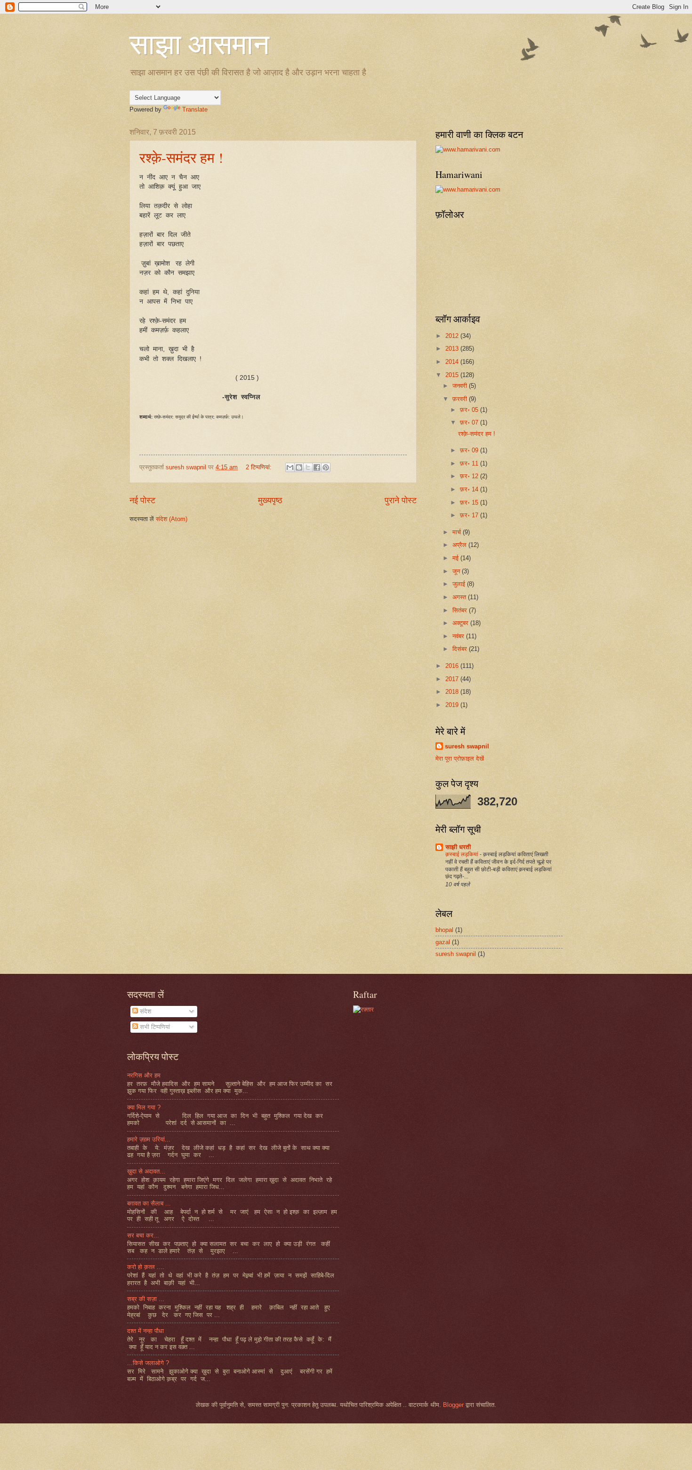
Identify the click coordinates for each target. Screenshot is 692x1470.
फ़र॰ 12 (470, 476)
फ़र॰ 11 (470, 463)
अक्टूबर (461, 623)
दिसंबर (460, 648)
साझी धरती (458, 847)
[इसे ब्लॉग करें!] (299, 467)
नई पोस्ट (142, 500)
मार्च (457, 532)
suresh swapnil (467, 746)
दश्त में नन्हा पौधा (145, 1330)
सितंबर (460, 610)
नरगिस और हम (144, 1075)
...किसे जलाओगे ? (148, 1362)
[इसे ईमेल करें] (290, 467)
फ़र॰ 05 (470, 409)
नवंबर (459, 636)
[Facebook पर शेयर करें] (317, 467)
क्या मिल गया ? (144, 1107)
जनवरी (460, 385)
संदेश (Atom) (171, 518)
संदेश (144, 1011)
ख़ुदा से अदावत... (146, 1171)
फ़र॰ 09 (470, 450)
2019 (452, 704)
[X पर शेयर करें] (308, 467)
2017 (452, 679)
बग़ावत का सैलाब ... (149, 1203)
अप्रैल (460, 544)
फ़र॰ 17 (470, 515)
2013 (452, 348)
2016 (452, 665)
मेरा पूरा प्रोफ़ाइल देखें (459, 758)
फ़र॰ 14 (470, 489)
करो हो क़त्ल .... (145, 1266)
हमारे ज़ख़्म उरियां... (148, 1139)
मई (456, 558)
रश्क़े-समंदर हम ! (181, 157)
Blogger (453, 1404)
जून (457, 571)
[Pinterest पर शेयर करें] (325, 467)
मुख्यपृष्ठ (270, 500)
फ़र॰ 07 (470, 422)
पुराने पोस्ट (401, 500)
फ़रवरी (460, 398)
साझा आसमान (199, 43)
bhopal (444, 929)
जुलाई (459, 583)
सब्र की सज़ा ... (145, 1298)
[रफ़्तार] (363, 1009)
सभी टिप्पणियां (154, 1026)
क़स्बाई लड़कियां (462, 854)
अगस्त (460, 597)
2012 (452, 335)
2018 (452, 691)
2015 (452, 374)
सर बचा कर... (143, 1235)
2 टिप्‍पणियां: (260, 467)
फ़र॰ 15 (470, 502)
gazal (442, 942)
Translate (195, 109)
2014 (452, 361)
